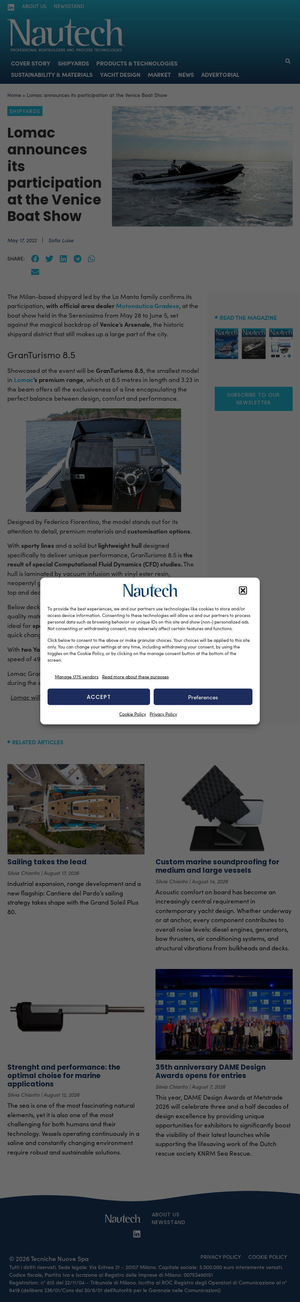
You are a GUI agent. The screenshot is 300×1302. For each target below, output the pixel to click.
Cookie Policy (132, 714)
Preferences (203, 696)
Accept (99, 696)
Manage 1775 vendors (76, 676)
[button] (243, 590)
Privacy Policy (163, 714)
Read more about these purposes (135, 676)
